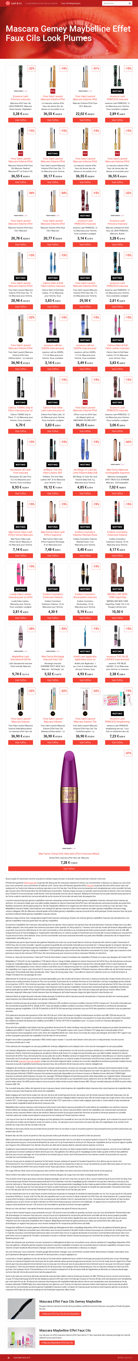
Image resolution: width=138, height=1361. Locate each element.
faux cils (90, 885)
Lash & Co (16, 3)
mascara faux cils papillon (30, 1061)
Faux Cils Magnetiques (70, 3)
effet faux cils (30, 883)
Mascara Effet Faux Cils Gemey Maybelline (61, 1314)
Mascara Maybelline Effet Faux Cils (58, 1343)
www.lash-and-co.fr (22, 1358)
